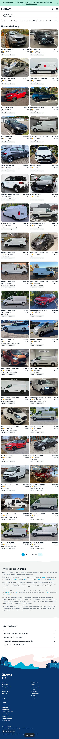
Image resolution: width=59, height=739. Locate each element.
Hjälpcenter (5, 684)
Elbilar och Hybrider (6, 716)
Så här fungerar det (35, 687)
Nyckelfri (5, 20)
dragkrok (44, 577)
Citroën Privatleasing (7, 718)
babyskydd (52, 579)
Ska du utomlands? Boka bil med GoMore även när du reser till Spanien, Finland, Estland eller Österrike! (28, 3)
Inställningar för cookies (27, 728)
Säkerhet (33, 698)
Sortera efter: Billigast (44, 20)
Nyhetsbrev (5, 693)
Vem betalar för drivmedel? (13, 637)
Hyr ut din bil (34, 691)
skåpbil (46, 592)
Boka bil (32, 684)
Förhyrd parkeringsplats (28, 20)
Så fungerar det (5, 705)
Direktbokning (15, 20)
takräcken (26, 579)
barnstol (38, 579)
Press (3, 689)
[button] (57, 3)
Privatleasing (5, 707)
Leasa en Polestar (6, 720)
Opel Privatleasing (6, 709)
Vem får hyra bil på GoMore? (14, 645)
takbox (15, 579)
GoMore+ (33, 689)
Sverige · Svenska (10, 731)
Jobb (3, 696)
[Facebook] (3, 678)
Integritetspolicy (10, 728)
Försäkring (33, 696)
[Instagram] (5, 678)
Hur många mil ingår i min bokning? (16, 633)
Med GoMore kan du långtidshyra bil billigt (18, 641)
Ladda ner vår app (6, 691)
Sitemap (18, 728)
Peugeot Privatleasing (7, 711)
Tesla (7, 592)
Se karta (31, 735)
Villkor (3, 728)
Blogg (3, 698)
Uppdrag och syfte (6, 687)
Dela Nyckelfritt (35, 693)
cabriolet (8, 594)
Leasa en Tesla (5, 714)
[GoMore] (6, 9)
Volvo (15, 592)
